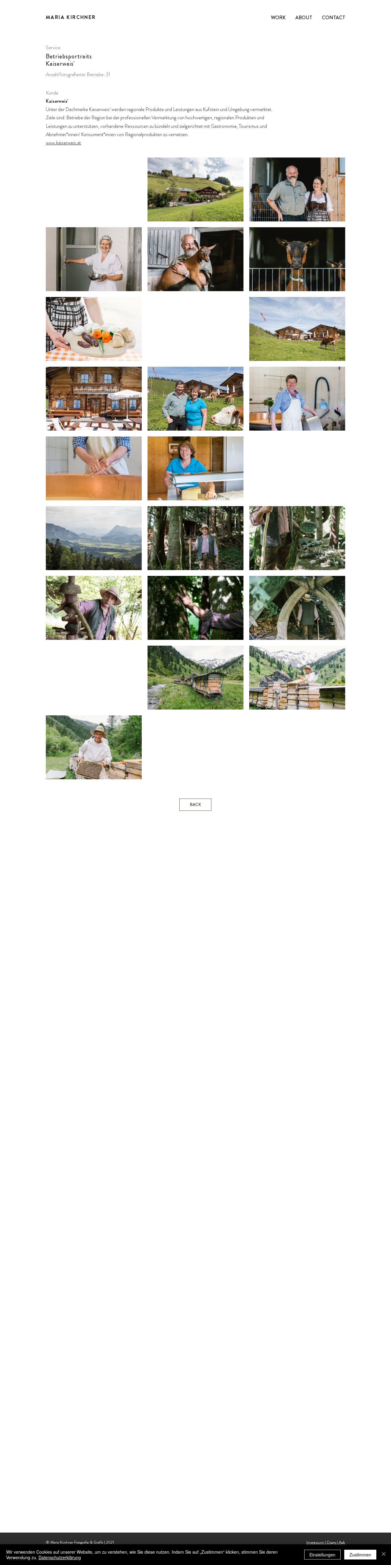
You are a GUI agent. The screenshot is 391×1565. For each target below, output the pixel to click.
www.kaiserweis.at (63, 142)
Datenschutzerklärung (59, 1557)
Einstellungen (322, 1555)
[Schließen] (383, 1554)
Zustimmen (360, 1555)
